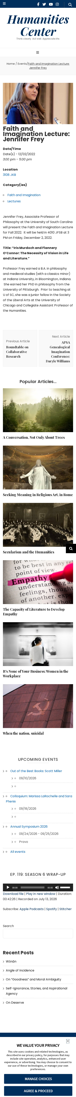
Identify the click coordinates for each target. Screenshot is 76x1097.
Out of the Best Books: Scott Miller (36, 771)
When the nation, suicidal (23, 733)
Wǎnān (11, 961)
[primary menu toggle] (38, 52)
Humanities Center (38, 25)
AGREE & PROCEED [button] (38, 1091)
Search (8, 926)
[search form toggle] (70, 5)
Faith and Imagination (24, 195)
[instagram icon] (57, 4)
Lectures (14, 201)
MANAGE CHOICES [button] (38, 1079)
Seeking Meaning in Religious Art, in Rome (38, 494)
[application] (38, 887)
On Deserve (15, 1002)
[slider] (65, 887)
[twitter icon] (44, 4)
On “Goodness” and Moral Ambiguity (33, 979)
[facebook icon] (38, 4)
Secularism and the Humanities (28, 552)
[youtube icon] (51, 4)
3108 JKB (9, 175)
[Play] (8, 887)
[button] (67, 1041)
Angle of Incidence (20, 970)
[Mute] (57, 887)
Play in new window (40, 894)
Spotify (51, 909)
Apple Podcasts (31, 909)
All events (17, 851)
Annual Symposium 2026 (29, 826)
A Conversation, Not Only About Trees (34, 437)
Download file (13, 894)
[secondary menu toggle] (4, 3)
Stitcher (65, 909)
